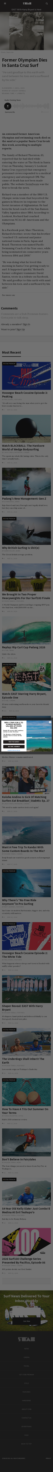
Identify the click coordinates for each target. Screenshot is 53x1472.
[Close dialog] (50, 722)
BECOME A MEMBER (14, 746)
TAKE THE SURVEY (13, 742)
